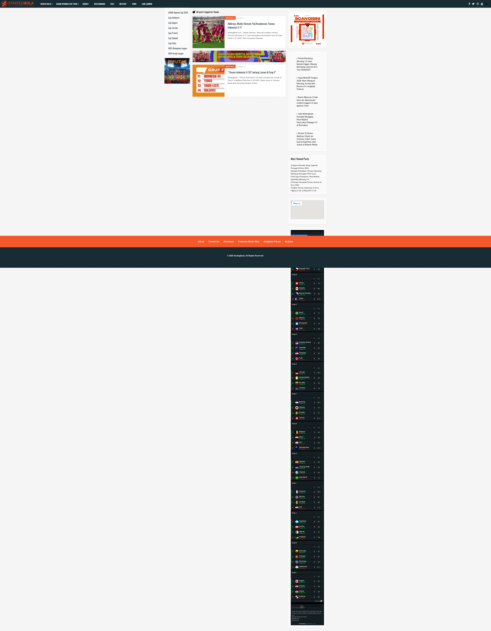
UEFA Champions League (177, 48)
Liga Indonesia (173, 17)
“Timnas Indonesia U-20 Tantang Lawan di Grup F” (252, 72)
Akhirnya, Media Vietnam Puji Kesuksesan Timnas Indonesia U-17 (251, 25)
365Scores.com (310, 623)
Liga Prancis (173, 33)
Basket (86, 3)
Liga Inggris (173, 22)
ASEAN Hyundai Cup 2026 (66, 3)
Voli (112, 3)
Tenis (134, 3)
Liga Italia (172, 43)
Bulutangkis (99, 3)
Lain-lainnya (147, 3)
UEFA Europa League (175, 53)
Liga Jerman (173, 27)
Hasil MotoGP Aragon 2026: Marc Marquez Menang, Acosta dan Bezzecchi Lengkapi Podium (307, 83)
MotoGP (122, 3)
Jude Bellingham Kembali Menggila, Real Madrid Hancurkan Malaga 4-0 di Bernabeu (307, 119)
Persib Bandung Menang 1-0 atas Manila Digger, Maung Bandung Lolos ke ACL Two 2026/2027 (307, 64)
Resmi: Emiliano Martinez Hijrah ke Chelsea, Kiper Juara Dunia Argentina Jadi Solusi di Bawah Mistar (307, 139)
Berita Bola (46, 3)
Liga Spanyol (173, 38)
